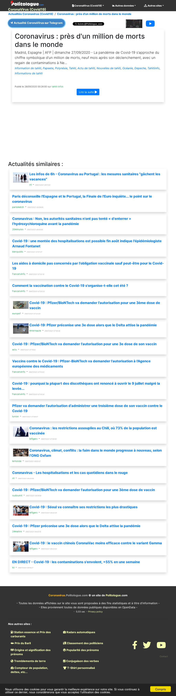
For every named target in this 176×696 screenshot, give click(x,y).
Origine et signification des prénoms (31, 652)
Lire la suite (87, 92)
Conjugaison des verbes (82, 661)
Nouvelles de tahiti (109, 68)
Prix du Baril (22, 643)
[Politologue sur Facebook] (135, 647)
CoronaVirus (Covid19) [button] (88, 5)
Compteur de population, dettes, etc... (29, 670)
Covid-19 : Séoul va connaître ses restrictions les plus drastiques (83, 507)
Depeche (140, 68)
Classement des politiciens (84, 643)
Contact (164, 656)
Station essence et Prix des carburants (31, 634)
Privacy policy (95, 611)
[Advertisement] (88, 132)
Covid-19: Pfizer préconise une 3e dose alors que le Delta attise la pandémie (93, 325)
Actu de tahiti (86, 68)
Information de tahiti (28, 68)
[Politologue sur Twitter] (146, 647)
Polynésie (61, 68)
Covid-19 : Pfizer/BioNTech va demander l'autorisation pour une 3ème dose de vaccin (83, 490)
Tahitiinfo (153, 68)
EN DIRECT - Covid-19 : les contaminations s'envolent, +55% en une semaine (76, 562)
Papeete (48, 68)
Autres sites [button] (154, 5)
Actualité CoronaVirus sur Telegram (37, 23)
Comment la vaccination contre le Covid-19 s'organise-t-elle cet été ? (70, 286)
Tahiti (72, 68)
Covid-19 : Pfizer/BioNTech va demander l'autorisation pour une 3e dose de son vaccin (84, 344)
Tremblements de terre (29, 661)
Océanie (127, 68)
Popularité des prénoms (82, 650)
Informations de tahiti (29, 73)
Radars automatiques (80, 632)
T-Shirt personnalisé (81, 668)
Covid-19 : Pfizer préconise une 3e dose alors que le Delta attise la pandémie (76, 526)
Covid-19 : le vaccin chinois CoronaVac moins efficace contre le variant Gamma (95, 543)
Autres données (124, 5)
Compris (160, 689)
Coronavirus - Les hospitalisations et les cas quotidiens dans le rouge (70, 473)
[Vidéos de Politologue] (161, 647)
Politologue (113, 595)
